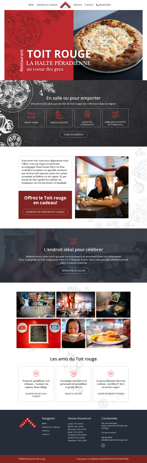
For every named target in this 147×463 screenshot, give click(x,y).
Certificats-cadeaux (47, 5)
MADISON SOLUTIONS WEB (114, 459)
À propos (77, 5)
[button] (73, 135)
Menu (31, 5)
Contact (89, 5)
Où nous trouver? (108, 433)
